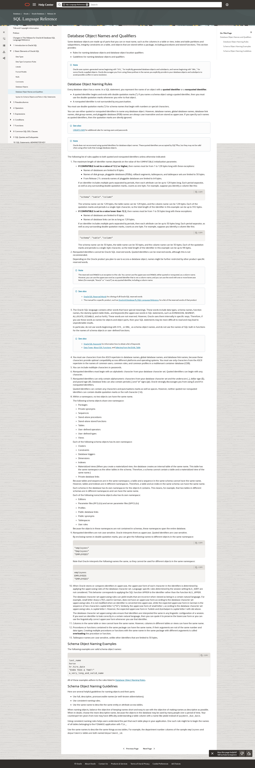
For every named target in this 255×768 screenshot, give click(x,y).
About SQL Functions (102, 347)
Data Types (88, 347)
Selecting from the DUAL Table (127, 347)
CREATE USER (79, 130)
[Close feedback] (212, 753)
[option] (236, 37)
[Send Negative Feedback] (242, 753)
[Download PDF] (4, 51)
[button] (34, 4)
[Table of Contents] (4, 32)
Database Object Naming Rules (130, 680)
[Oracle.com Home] (27, 4)
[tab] (136, 191)
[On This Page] (251, 32)
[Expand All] (4, 38)
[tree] (34, 138)
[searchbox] (155, 4)
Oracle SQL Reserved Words (95, 296)
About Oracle (90, 764)
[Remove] (87, 4)
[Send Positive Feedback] (249, 753)
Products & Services (119, 764)
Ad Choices (176, 764)
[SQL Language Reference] (4, 45)
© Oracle (78, 764)
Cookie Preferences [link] (160, 764)
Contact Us (103, 764)
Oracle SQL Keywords (92, 344)
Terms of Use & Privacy (140, 764)
